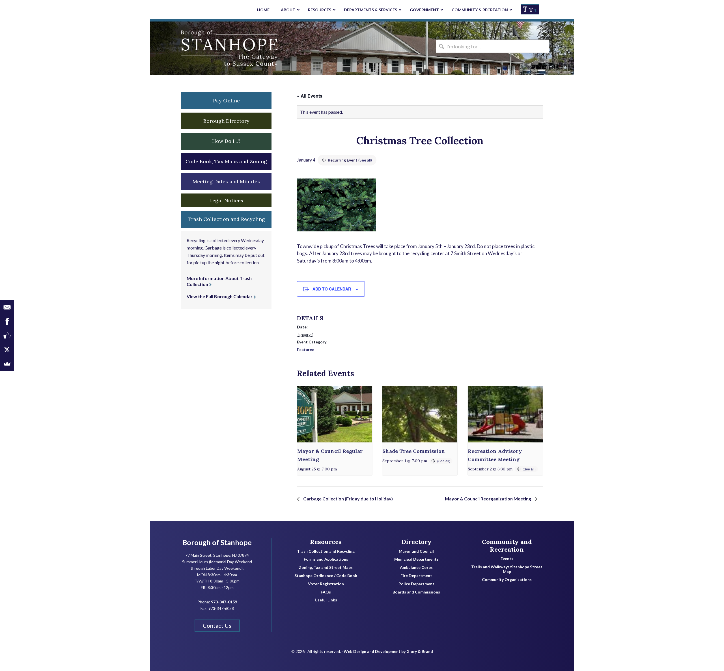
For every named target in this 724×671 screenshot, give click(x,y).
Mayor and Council (416, 551)
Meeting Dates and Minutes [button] (226, 181)
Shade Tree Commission (413, 451)
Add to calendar (332, 289)
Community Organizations (507, 579)
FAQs (326, 592)
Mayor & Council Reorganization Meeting (488, 498)
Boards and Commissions (416, 592)
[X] (7, 350)
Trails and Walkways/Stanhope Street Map (506, 569)
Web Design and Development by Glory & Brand (388, 651)
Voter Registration (326, 584)
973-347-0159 (224, 601)
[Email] (7, 307)
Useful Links (326, 600)
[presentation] (334, 414)
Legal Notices (226, 200)
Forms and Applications (326, 559)
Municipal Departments (416, 559)
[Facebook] (7, 321)
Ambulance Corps (416, 567)
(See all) (365, 160)
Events (507, 558)
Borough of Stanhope (192, 48)
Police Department (416, 584)
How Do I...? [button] (226, 141)
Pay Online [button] (226, 100)
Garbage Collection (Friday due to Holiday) (347, 498)
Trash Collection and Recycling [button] (226, 219)
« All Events (309, 96)
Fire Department (416, 575)
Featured (305, 349)
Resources (326, 541)
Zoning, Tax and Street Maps (326, 567)
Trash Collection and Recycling (326, 551)
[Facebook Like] (7, 335)
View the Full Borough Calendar (220, 296)
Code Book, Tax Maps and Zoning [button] (226, 161)
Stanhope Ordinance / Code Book (325, 575)
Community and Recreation (507, 545)
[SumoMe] (7, 364)
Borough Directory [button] (226, 121)
